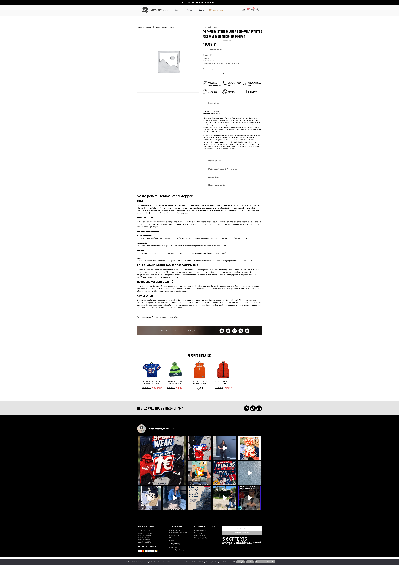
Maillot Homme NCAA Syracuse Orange (199, 382)
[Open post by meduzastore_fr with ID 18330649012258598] (162, 460)
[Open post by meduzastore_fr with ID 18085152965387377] (149, 498)
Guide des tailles (174, 535)
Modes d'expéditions (201, 538)
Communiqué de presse (177, 550)
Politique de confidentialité (265, 562)
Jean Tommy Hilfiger (145, 542)
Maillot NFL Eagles (144, 535)
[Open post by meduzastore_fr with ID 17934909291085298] (249, 448)
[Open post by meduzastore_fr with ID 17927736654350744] (224, 448)
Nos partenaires (199, 535)
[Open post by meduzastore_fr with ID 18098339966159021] (199, 498)
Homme (177, 10)
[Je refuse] (396, 562)
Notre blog (173, 547)
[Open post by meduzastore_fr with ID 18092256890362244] (224, 473)
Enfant (201, 10)
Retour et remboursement (178, 533)
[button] (224, 74)
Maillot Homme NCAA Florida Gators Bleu (151, 382)
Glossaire (172, 540)
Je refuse (250, 562)
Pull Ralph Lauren (144, 537)
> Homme (147, 27)
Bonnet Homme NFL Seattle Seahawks (175, 382)
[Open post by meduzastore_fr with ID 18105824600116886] (199, 448)
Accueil (140, 27)
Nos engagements (200, 533)
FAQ (170, 538)
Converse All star (144, 540)
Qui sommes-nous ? (201, 530)
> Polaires (155, 27)
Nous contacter (174, 530)
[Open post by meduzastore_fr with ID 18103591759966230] (174, 498)
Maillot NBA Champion (145, 533)
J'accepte (240, 562)
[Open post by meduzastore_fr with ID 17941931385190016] (224, 498)
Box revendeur (218, 10)
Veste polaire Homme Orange (223, 382)
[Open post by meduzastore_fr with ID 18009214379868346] (199, 473)
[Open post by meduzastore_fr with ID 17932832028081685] (249, 498)
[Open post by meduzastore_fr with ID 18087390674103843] (249, 473)
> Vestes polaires (167, 27)
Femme (189, 10)
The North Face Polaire (146, 531)
